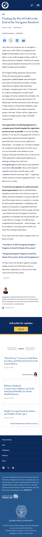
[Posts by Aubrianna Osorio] (35, 374)
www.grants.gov (8, 164)
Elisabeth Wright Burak (17, 423)
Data (3, 445)
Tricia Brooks (17, 27)
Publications (5, 450)
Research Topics (7, 440)
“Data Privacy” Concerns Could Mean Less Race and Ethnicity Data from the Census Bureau (21, 361)
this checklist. (17, 168)
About (4, 461)
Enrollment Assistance (8, 33)
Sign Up (21, 329)
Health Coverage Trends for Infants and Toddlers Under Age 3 (19, 413)
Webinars (5, 455)
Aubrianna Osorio (27, 374)
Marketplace (19, 33)
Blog (3, 14)
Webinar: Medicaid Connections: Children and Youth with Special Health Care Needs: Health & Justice (19, 390)
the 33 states (18, 79)
